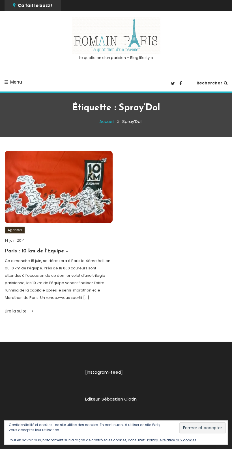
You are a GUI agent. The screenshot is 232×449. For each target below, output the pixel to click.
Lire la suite (16, 311)
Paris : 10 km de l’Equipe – (36, 251)
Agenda (15, 229)
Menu (16, 82)
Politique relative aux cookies (171, 440)
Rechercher (209, 83)
